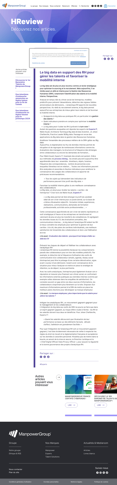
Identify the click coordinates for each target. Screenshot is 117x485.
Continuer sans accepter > (81, 50)
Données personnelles (51, 482)
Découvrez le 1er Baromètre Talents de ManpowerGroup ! (23, 84)
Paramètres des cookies (38, 63)
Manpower (50, 450)
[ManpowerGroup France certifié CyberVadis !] (78, 385)
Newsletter (112, 6)
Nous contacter (55, 6)
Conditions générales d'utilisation (20, 482)
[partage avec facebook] (105, 59)
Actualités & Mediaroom (96, 443)
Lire (70, 405)
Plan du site (14, 472)
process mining (61, 159)
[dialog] (59, 58)
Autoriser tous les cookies (78, 63)
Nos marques (43, 6)
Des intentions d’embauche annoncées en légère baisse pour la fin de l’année (22, 99)
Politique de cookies (101, 482)
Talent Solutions (52, 457)
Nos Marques (52, 443)
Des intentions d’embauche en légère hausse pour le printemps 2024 (23, 114)
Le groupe (34, 6)
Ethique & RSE (15, 453)
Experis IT (93, 129)
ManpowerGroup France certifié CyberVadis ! (77, 397)
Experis (48, 453)
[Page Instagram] (95, 6)
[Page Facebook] (92, 6)
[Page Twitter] (101, 6)
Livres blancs (89, 453)
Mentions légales (76, 482)
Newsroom (66, 6)
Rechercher (85, 6)
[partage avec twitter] (112, 59)
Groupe (13, 443)
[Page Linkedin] (98, 6)
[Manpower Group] (18, 6)
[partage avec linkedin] (108, 59)
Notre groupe (14, 450)
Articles (87, 450)
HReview (74, 6)
